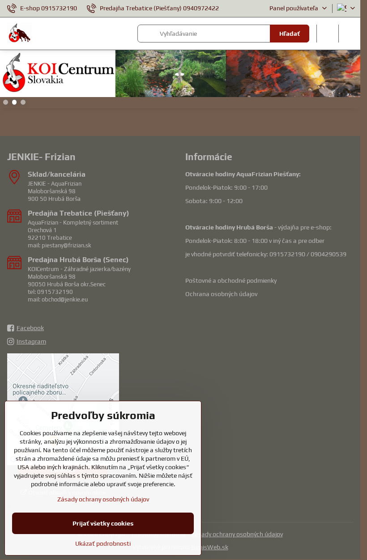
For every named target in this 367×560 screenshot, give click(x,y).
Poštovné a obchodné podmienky (231, 280)
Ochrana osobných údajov (221, 293)
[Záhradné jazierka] (180, 75)
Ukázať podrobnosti (103, 543)
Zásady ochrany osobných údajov (237, 534)
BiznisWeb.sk (209, 547)
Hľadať (289, 33)
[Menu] (349, 33)
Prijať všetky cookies (103, 523)
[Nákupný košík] (327, 33)
